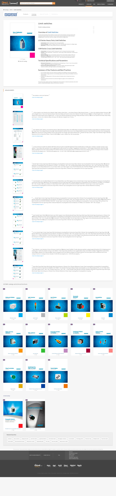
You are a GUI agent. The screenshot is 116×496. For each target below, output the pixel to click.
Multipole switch (96, 438)
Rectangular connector (62, 438)
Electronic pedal (55, 441)
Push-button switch (52, 438)
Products (81, 4)
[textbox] (36, 3)
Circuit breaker (71, 438)
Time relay (48, 441)
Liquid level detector (43, 438)
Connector (10, 438)
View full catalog (23, 61)
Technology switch (79, 438)
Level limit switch (34, 438)
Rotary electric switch (64, 441)
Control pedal (10, 441)
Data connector (17, 438)
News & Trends (101, 4)
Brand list (71, 451)
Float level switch (105, 438)
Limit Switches (53, 32)
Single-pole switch (25, 438)
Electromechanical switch (19, 441)
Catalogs (89, 4)
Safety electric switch (30, 441)
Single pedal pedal (40, 441)
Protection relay (88, 438)
